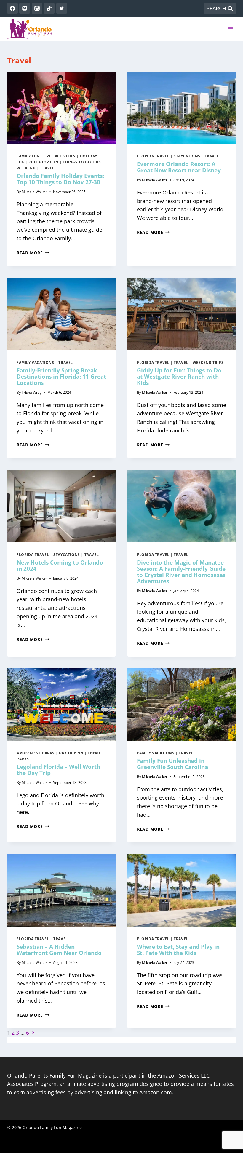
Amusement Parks (36, 752)
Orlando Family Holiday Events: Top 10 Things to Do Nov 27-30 (60, 179)
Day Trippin (71, 752)
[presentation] (61, 108)
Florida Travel (153, 156)
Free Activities (60, 156)
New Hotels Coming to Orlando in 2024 (60, 566)
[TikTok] (49, 8)
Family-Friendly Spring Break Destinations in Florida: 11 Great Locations (61, 376)
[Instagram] (37, 8)
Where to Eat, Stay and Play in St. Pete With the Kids (178, 950)
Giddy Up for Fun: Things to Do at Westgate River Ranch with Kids (179, 376)
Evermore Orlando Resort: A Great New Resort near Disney (179, 167)
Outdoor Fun (44, 162)
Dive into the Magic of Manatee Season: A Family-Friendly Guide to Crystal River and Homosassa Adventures (181, 572)
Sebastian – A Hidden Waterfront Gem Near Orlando (59, 950)
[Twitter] (61, 8)
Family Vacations (35, 362)
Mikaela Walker (34, 191)
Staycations (187, 156)
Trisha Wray (31, 392)
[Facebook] (12, 8)
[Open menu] (230, 28)
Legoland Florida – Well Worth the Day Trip (58, 770)
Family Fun (28, 156)
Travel (47, 168)
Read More (33, 252)
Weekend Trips (208, 362)
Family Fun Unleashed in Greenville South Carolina (172, 764)
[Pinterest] (24, 8)
